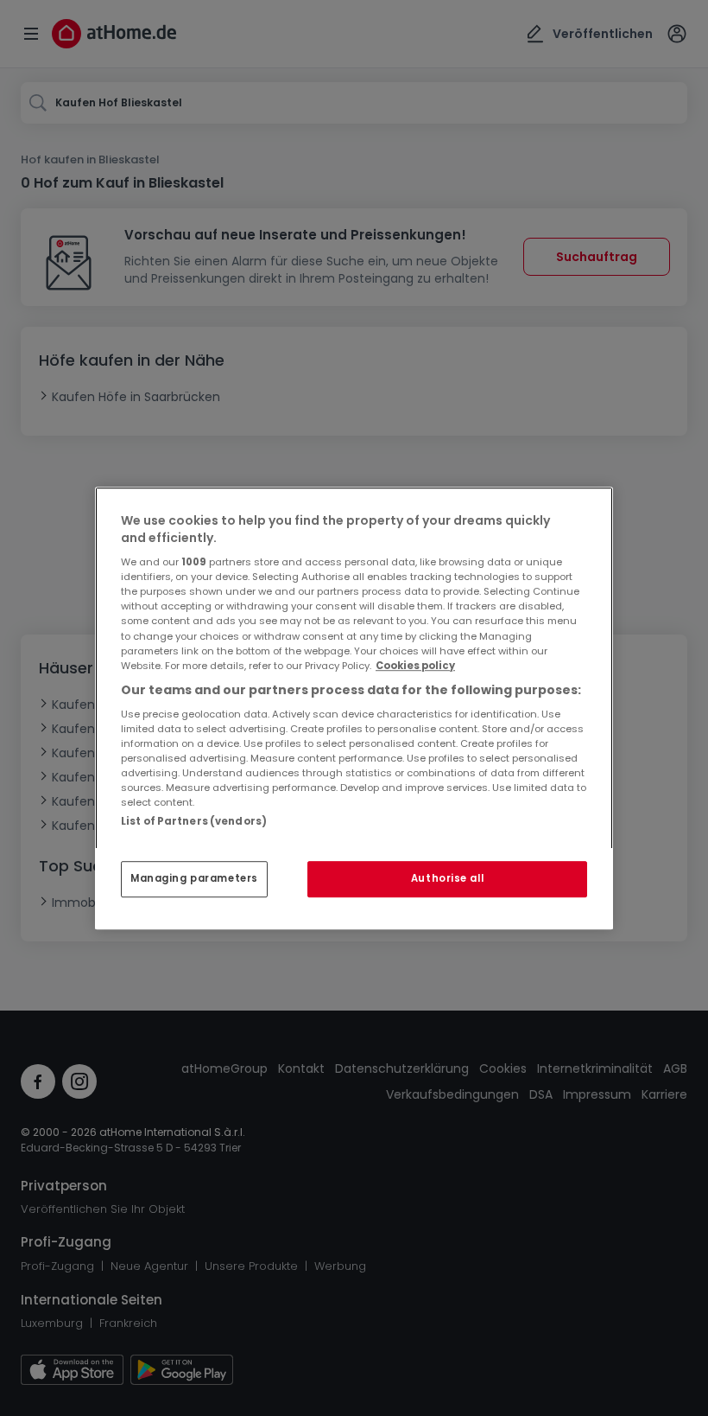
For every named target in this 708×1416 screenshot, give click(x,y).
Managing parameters (194, 878)
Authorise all (447, 878)
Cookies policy (415, 666)
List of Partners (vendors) (194, 821)
